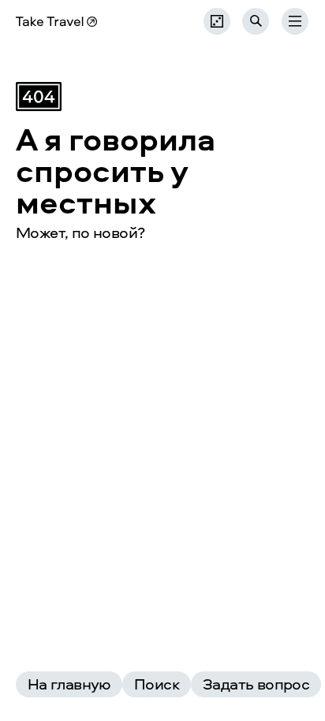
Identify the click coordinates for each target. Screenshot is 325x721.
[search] (256, 21)
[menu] (295, 21)
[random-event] (217, 21)
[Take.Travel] (56, 22)
